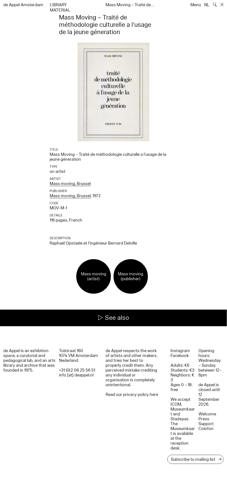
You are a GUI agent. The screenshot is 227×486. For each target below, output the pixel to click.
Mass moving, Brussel (70, 184)
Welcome (207, 414)
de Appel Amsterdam (23, 5)
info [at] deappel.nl (76, 375)
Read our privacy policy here (132, 394)
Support (206, 424)
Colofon (205, 429)
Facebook (179, 356)
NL (206, 5)
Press (203, 419)
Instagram (180, 351)
